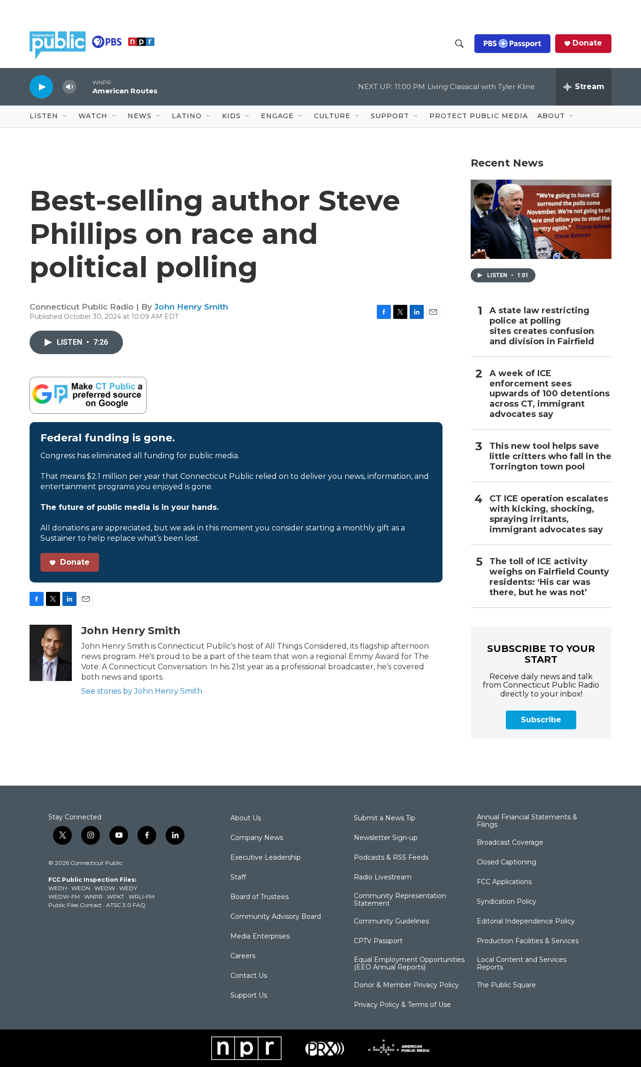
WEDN (80, 888)
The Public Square (506, 985)
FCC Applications (504, 882)
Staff (238, 877)
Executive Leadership (265, 858)
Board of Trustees (259, 897)
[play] (41, 86)
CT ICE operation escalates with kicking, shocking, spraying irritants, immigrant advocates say (548, 514)
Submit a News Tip (384, 818)
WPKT (115, 896)
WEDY (128, 888)
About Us (245, 818)
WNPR (93, 896)
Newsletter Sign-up (386, 838)
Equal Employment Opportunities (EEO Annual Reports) (409, 963)
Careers (242, 956)
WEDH (57, 888)
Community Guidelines (391, 921)
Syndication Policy (506, 902)
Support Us (248, 995)
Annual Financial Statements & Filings (527, 821)
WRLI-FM (141, 896)
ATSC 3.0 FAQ (125, 904)
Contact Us (248, 976)
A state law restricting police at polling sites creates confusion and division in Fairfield (541, 326)
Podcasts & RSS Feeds (391, 858)
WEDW (104, 888)
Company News (256, 838)
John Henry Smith (191, 306)
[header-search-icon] (459, 43)
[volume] (69, 87)
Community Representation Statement (400, 900)
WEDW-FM (64, 896)
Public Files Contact (75, 904)
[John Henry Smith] (51, 653)
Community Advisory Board (275, 917)
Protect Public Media (478, 116)
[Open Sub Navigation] (65, 116)
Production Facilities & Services (528, 941)
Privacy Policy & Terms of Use (402, 1005)
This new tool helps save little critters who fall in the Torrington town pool (550, 456)
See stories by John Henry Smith (141, 691)
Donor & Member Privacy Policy (406, 985)
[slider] (84, 86)
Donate (587, 43)
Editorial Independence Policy (526, 921)
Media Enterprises (260, 936)
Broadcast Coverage (510, 843)
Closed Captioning (506, 862)
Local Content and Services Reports (521, 963)
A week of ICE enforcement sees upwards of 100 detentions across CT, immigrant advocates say (549, 394)
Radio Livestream (383, 877)
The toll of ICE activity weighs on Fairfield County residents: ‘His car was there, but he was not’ (549, 577)
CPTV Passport (378, 941)
